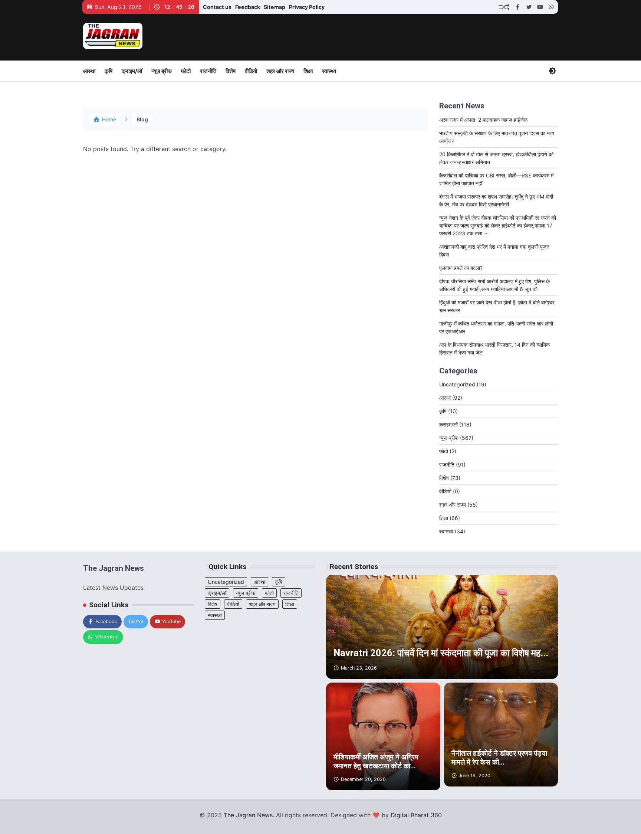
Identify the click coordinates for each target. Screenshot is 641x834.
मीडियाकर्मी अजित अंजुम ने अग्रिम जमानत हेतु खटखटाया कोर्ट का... (375, 762)
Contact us (217, 7)
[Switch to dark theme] (552, 70)
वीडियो (251, 71)
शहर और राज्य (280, 71)
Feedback (247, 7)
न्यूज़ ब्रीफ (161, 71)
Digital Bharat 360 (416, 815)
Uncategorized (462, 384)
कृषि (108, 71)
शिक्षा (308, 71)
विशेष (231, 71)
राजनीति (208, 71)
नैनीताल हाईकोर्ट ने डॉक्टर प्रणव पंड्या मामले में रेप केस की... (499, 758)
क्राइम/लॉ (132, 71)
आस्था (89, 71)
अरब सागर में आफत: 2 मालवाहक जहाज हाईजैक (483, 120)
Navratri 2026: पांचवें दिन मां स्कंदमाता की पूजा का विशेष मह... (440, 653)
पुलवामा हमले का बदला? (461, 268)
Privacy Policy (307, 7)
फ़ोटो (186, 71)
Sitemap (274, 7)
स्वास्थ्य (329, 71)
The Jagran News (248, 815)
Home (109, 119)
